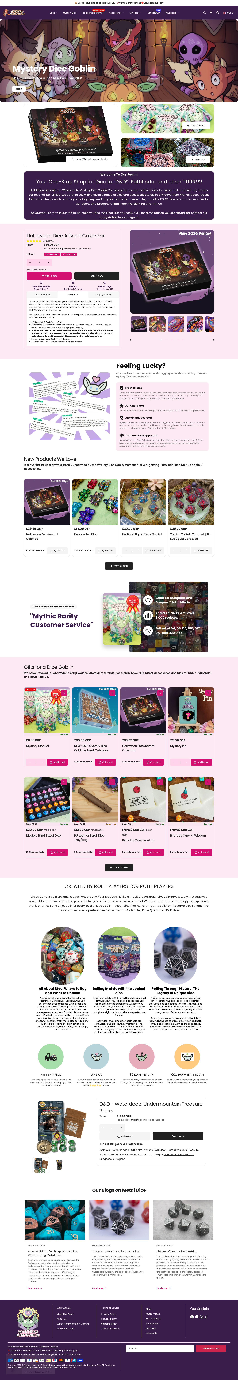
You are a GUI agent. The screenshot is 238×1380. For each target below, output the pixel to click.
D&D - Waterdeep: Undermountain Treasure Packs (150, 1107)
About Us (62, 1319)
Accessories (115, 12)
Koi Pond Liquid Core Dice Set (142, 534)
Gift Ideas (134, 12)
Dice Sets (200, 159)
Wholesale (170, 12)
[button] (139, 324)
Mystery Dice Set (37, 746)
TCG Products (153, 1318)
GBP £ (229, 13)
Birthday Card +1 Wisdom (188, 835)
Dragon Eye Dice (85, 534)
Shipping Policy (109, 1323)
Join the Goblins (211, 1348)
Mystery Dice (70, 12)
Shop (52, 12)
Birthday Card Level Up (138, 840)
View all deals (121, 565)
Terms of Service (110, 1328)
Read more (33, 1288)
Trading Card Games (93, 12)
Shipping (62, 248)
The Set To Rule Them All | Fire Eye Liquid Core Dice (190, 536)
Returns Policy (109, 1319)
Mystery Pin (178, 746)
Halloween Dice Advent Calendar (65, 235)
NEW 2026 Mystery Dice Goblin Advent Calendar (91, 748)
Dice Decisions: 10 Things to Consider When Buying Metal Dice (53, 1253)
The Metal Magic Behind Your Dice (115, 1251)
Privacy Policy (108, 1314)
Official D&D (154, 12)
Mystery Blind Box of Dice (43, 835)
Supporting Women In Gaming (73, 1323)
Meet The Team (65, 1314)
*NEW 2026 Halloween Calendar (92, 159)
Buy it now (97, 275)
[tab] (160, 340)
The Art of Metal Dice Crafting (176, 1251)
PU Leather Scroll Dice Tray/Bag (89, 837)
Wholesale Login (65, 1328)
